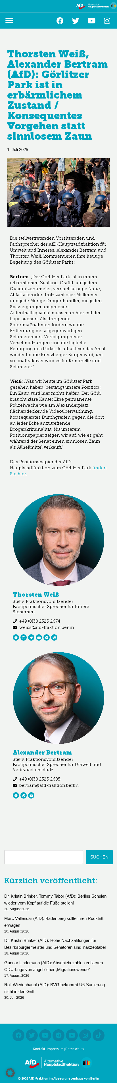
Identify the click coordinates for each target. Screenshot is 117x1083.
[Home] (54, 637)
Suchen (99, 857)
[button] (9, 20)
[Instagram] (107, 20)
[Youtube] (91, 20)
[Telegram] (46, 637)
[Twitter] (76, 20)
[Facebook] (60, 20)
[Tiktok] (99, 1035)
